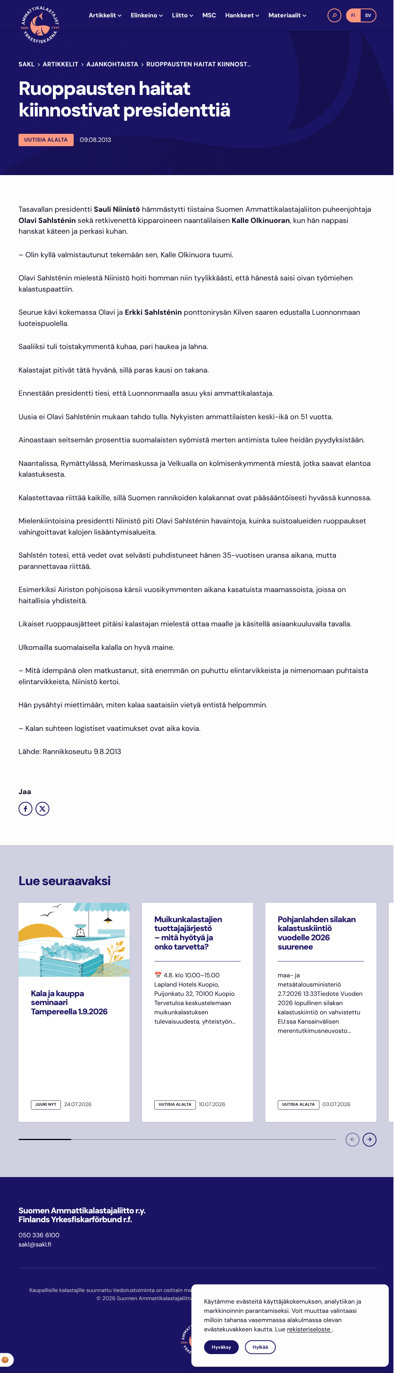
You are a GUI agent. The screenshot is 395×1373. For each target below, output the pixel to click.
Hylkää (260, 1347)
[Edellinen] (353, 1140)
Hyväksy (221, 1347)
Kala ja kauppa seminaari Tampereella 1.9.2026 (69, 1002)
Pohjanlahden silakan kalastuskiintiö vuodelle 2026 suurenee (317, 933)
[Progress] (45, 1139)
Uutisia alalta (46, 140)
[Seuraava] (369, 1140)
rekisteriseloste (309, 1329)
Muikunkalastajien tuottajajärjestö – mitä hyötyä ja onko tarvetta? (188, 933)
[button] (334, 15)
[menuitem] (105, 15)
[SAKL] (40, 24)
